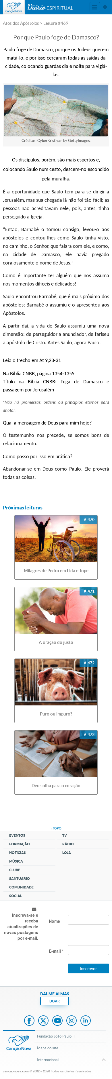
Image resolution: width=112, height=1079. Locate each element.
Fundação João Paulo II (56, 1036)
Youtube (57, 1021)
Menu (95, 7)
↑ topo (56, 828)
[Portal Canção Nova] (14, 7)
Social (15, 896)
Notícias (17, 853)
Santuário (19, 878)
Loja (66, 853)
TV (64, 835)
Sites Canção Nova (105, 7)
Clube (14, 870)
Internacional (48, 1060)
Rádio (68, 844)
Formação (19, 844)
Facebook (29, 1021)
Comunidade (21, 887)
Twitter (43, 1021)
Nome (54, 921)
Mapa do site (47, 1048)
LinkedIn (85, 1021)
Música (16, 861)
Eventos (17, 835)
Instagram (71, 1021)
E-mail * (56, 951)
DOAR (54, 1001)
